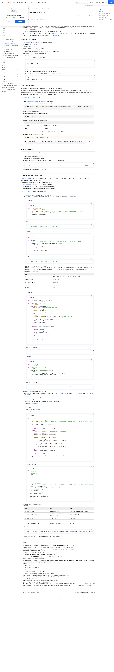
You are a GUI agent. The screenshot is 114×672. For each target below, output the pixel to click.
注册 (106, 2)
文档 (97, 2)
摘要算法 (30, 393)
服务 (39, 2)
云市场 (32, 2)
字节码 (41, 196)
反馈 (60, 598)
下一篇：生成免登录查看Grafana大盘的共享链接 (83, 592)
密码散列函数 (60, 393)
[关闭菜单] (2, 2)
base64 (42, 199)
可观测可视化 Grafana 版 (28, 8)
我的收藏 (92, 15)
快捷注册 (8, 21)
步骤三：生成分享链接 (26, 178)
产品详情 (85, 15)
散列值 (80, 393)
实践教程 (36, 8)
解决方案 (21, 2)
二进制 (70, 196)
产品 (17, 2)
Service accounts (56, 35)
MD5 (39, 409)
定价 (28, 2)
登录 (111, 2)
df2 (39, 291)
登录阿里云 (20, 21)
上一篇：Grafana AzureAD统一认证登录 (31, 592)
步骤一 (72, 547)
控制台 (103, 2)
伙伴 (36, 2)
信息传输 (26, 394)
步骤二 (56, 160)
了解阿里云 (43, 2)
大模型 (13, 2)
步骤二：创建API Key (30, 195)
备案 (100, 2)
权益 (25, 2)
